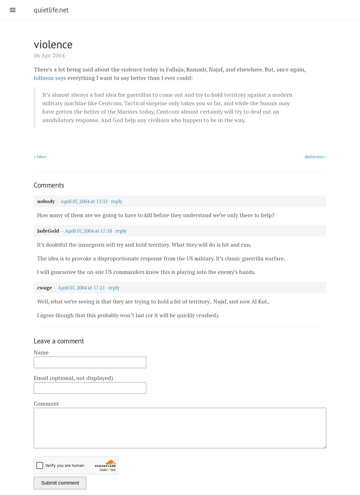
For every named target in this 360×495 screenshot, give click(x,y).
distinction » (315, 156)
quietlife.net (51, 9)
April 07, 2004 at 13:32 (84, 201)
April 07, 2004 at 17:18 (88, 231)
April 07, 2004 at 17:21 (81, 287)
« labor (40, 156)
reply (116, 201)
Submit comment (60, 483)
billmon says (50, 78)
